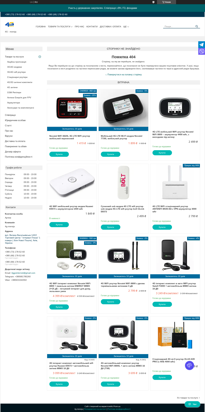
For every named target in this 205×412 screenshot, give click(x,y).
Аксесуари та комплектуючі (20, 108)
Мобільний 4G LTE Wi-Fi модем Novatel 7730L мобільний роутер (121, 137)
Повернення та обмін (16, 146)
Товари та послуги (59, 26)
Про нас (79, 26)
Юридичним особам (15, 120)
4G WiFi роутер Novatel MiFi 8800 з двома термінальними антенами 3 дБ (123, 284)
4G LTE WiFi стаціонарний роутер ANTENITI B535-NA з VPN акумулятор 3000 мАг (174, 209)
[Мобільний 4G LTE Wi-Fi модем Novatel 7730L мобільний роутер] (123, 108)
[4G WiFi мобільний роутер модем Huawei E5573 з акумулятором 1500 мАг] (72, 182)
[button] (189, 365)
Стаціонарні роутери (17, 77)
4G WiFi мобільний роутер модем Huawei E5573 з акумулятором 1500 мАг (71, 207)
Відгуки (8, 136)
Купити (59, 154)
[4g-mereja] (9, 24)
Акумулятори (13, 102)
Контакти (92, 26)
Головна (41, 26)
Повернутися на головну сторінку (124, 74)
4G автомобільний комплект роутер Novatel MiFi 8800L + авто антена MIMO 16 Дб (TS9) (123, 366)
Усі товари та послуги (187, 398)
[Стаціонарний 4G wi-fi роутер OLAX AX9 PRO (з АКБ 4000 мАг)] (175, 335)
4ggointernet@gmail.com (23, 273)
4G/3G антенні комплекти (19, 82)
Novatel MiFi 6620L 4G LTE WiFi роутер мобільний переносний (69, 137)
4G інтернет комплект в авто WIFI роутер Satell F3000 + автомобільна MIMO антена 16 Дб (174, 286)
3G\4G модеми (14, 67)
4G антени (12, 87)
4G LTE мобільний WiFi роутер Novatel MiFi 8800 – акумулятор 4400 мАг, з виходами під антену (172, 134)
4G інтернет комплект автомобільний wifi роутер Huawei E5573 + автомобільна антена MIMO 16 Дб (71, 366)
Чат (195, 404)
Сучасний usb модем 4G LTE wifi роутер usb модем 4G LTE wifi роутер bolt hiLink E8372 (122, 209)
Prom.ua (116, 406)
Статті (8, 125)
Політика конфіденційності (18, 156)
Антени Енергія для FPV (19, 97)
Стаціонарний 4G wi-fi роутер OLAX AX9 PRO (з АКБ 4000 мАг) (173, 360)
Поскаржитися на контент (95, 409)
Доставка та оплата (15, 141)
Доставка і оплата (110, 26)
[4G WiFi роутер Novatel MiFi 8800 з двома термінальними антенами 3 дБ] (123, 255)
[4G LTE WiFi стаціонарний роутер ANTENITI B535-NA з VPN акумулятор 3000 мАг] (175, 182)
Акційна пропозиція (16, 62)
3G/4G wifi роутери (16, 72)
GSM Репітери (14, 92)
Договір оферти (13, 151)
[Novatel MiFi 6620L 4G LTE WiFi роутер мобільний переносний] (72, 108)
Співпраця (10, 115)
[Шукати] (196, 26)
